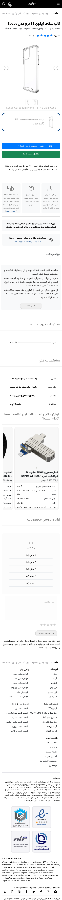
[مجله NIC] (20, 841)
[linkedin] (19, 892)
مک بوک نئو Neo (49, 722)
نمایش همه (31, 306)
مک (55, 674)
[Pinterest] (12, 892)
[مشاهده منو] (58, 4)
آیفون (54, 683)
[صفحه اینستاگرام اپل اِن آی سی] (48, 892)
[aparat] (5, 892)
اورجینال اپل (22, 692)
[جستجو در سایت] (3, 4)
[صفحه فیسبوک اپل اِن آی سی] (41, 892)
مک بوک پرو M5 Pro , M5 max (43, 713)
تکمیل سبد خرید (31, 153)
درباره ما (53, 747)
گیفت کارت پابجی (20, 726)
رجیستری (53, 765)
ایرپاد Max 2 (51, 731)
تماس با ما (52, 742)
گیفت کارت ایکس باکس (17, 722)
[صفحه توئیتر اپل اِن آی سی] (34, 892)
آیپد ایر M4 (52, 726)
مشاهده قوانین (11, 211)
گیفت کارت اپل (21, 708)
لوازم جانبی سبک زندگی (18, 696)
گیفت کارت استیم (20, 717)
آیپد (55, 678)
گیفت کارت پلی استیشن (17, 713)
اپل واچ (53, 687)
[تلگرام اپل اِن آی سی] (56, 892)
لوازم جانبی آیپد (20, 683)
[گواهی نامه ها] (42, 817)
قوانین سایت (51, 756)
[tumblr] (27, 892)
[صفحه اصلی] (32, 4)
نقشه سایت (51, 751)
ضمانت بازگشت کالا (48, 761)
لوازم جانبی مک (21, 678)
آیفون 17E (52, 708)
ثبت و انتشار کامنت (46, 633)
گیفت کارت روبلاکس (19, 731)
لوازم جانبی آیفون (20, 674)
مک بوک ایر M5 (50, 717)
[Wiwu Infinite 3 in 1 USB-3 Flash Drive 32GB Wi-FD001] (36, 447)
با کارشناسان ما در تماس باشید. (27, 241)
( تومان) (31, 146)
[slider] (45, 36)
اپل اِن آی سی (57, 14)
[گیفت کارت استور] (42, 841)
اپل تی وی (52, 692)
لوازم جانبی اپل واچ (19, 687)
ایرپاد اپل (53, 696)
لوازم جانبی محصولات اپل (37, 13)
